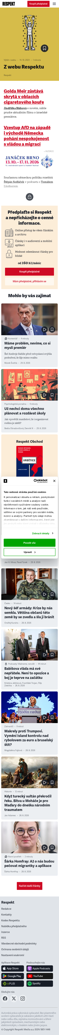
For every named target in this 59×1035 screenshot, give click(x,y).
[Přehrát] (44, 329)
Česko (7, 603)
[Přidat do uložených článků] (52, 329)
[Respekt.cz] (9, 4)
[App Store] (12, 968)
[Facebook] (5, 1001)
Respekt (7, 75)
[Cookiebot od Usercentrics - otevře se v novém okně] (35, 481)
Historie (8, 791)
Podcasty (12, 664)
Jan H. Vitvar (10, 562)
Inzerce (5, 932)
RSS (3, 937)
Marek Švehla (10, 363)
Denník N (29, 428)
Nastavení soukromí (12, 955)
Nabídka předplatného (14, 926)
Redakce (6, 908)
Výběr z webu (10, 60)
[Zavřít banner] (54, 481)
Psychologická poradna (15, 404)
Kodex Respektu (10, 920)
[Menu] (54, 4)
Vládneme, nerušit (26, 664)
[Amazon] (12, 983)
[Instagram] (22, 1001)
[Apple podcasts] (39, 968)
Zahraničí (8, 726)
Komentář (12, 338)
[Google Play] (12, 976)
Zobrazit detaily (40, 533)
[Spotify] (39, 983)
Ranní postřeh (14, 856)
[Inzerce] (29, 161)
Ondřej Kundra (11, 623)
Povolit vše (29, 542)
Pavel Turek (22, 562)
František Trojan (29, 683)
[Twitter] (14, 1001)
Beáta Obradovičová (14, 428)
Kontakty (6, 914)
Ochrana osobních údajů (15, 949)
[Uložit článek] (44, 48)
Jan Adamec (10, 815)
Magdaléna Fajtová (13, 750)
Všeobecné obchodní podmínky (19, 943)
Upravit (28, 552)
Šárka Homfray (11, 871)
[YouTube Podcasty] (39, 976)
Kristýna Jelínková (12, 683)
